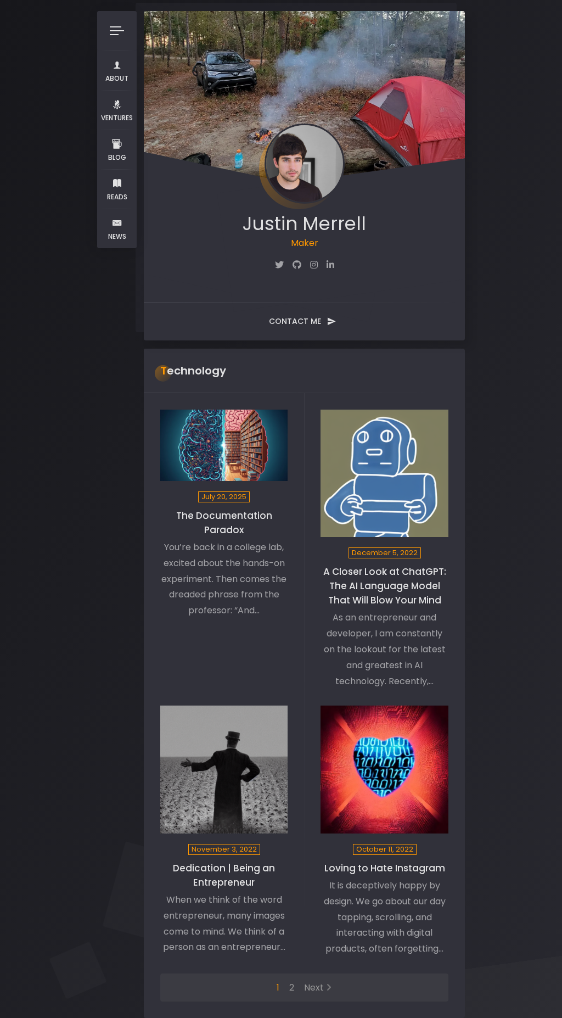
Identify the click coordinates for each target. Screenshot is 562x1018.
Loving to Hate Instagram (384, 868)
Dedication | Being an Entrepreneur (224, 875)
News (117, 236)
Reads (117, 197)
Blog (117, 157)
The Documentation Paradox (224, 522)
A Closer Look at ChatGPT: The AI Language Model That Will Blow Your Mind (384, 586)
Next (314, 987)
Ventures (117, 117)
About (116, 78)
